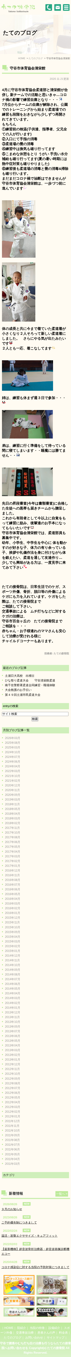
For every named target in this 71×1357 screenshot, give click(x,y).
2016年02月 (12, 908)
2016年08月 (12, 880)
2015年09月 (12, 932)
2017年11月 (12, 827)
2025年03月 (12, 747)
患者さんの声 (46, 1332)
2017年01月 (12, 865)
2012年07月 (12, 1088)
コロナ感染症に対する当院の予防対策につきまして (35, 1267)
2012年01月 (12, 1116)
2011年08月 (12, 1140)
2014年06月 (12, 984)
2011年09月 (12, 1135)
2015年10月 (12, 927)
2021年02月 (12, 780)
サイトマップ (55, 1337)
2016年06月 (12, 889)
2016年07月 (12, 884)
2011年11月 (12, 1125)
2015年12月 (12, 917)
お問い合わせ (34, 1337)
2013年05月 (12, 1040)
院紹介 (21, 1327)
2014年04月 (12, 993)
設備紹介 (54, 1327)
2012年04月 (12, 1102)
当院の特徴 (37, 1327)
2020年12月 (12, 785)
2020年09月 (12, 794)
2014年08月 (12, 974)
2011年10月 (12, 1130)
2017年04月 (12, 851)
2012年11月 (12, 1069)
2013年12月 (12, 1012)
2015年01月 (12, 950)
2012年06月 (12, 1092)
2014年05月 (12, 988)
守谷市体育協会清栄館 (27, 68)
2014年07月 (12, 979)
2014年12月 (12, 955)
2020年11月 (12, 790)
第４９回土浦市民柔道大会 (22, 694)
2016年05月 (12, 894)
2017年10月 (12, 832)
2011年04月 (12, 1159)
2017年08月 (12, 837)
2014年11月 (12, 960)
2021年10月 (12, 776)
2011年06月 (12, 1149)
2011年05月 (12, 1154)
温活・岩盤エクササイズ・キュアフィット (29, 1235)
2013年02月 (12, 1054)
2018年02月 (12, 823)
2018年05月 (12, 809)
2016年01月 (12, 913)
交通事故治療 (25, 1332)
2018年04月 (12, 813)
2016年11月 (12, 875)
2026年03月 (12, 738)
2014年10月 (12, 965)
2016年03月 (12, 903)
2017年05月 (12, 846)
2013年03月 (12, 1050)
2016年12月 (12, 870)
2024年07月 (12, 756)
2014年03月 (12, 998)
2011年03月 (12, 1163)
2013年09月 (12, 1026)
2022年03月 (12, 771)
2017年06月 (12, 842)
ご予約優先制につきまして (19, 1222)
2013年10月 (12, 1021)
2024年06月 (12, 761)
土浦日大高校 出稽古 (20, 675)
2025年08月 (12, 742)
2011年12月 (12, 1121)
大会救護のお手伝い (18, 689)
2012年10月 (12, 1073)
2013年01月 (12, 1059)
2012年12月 (12, 1064)
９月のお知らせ (11, 1209)
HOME (8, 1327)
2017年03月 (12, 856)
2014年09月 (12, 969)
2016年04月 (12, 898)
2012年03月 (12, 1107)
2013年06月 (12, 1036)
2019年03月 (12, 799)
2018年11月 (12, 804)
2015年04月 (12, 936)
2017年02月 (12, 861)
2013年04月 (12, 1045)
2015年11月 (12, 922)
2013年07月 (12, 1031)
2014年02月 (12, 1003)
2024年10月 (12, 752)
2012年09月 (12, 1078)
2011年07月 (12, 1144)
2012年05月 (12, 1097)
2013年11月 (12, 1017)
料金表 (63, 1332)
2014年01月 (12, 1007)
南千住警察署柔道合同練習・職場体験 (30, 685)
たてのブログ (12, 1337)
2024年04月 (12, 766)
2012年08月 (12, 1083)
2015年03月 (12, 941)
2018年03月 (12, 818)
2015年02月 (12, 946)
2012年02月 (12, 1111)
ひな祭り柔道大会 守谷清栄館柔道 (30, 680)
